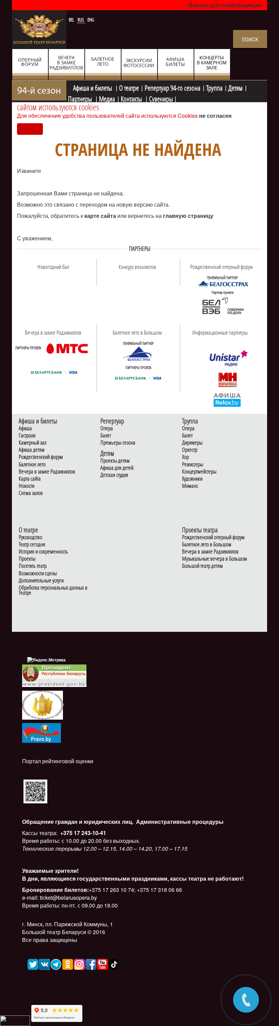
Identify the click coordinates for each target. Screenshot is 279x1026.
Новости (26, 485)
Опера (106, 428)
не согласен (215, 115)
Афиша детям (32, 449)
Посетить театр (33, 565)
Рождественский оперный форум (213, 537)
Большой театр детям (202, 565)
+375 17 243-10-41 (82, 833)
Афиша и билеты (93, 87)
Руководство (30, 537)
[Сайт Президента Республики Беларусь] (54, 675)
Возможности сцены (38, 573)
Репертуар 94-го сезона (172, 87)
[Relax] (227, 399)
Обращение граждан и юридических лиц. (77, 821)
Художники (192, 478)
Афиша (25, 428)
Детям (235, 87)
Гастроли (27, 435)
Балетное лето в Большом (206, 544)
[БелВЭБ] (222, 306)
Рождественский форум (41, 457)
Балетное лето (32, 464)
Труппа (214, 87)
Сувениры (161, 98)
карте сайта (100, 216)
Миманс (190, 485)
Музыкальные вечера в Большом (214, 558)
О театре (129, 87)
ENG (90, 20)
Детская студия (114, 475)
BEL (72, 20)
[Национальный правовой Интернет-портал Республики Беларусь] (41, 732)
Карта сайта (30, 478)
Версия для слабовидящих (225, 5)
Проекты (27, 558)
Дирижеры (192, 442)
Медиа (107, 98)
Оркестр (189, 449)
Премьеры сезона (117, 442)
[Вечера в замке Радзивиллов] (67, 348)
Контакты (132, 98)
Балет (105, 435)
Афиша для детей (116, 467)
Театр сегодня (32, 544)
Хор (185, 457)
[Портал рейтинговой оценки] (35, 791)
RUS (81, 20)
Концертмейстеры (199, 471)
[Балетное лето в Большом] (138, 353)
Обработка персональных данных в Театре (53, 590)
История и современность (43, 551)
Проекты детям (115, 460)
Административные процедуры (179, 821)
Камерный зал (32, 442)
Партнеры (80, 98)
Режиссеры (192, 464)
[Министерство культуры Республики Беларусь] (42, 704)
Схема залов (31, 493)
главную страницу (188, 216)
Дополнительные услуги (41, 580)
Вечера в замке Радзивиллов (47, 471)
